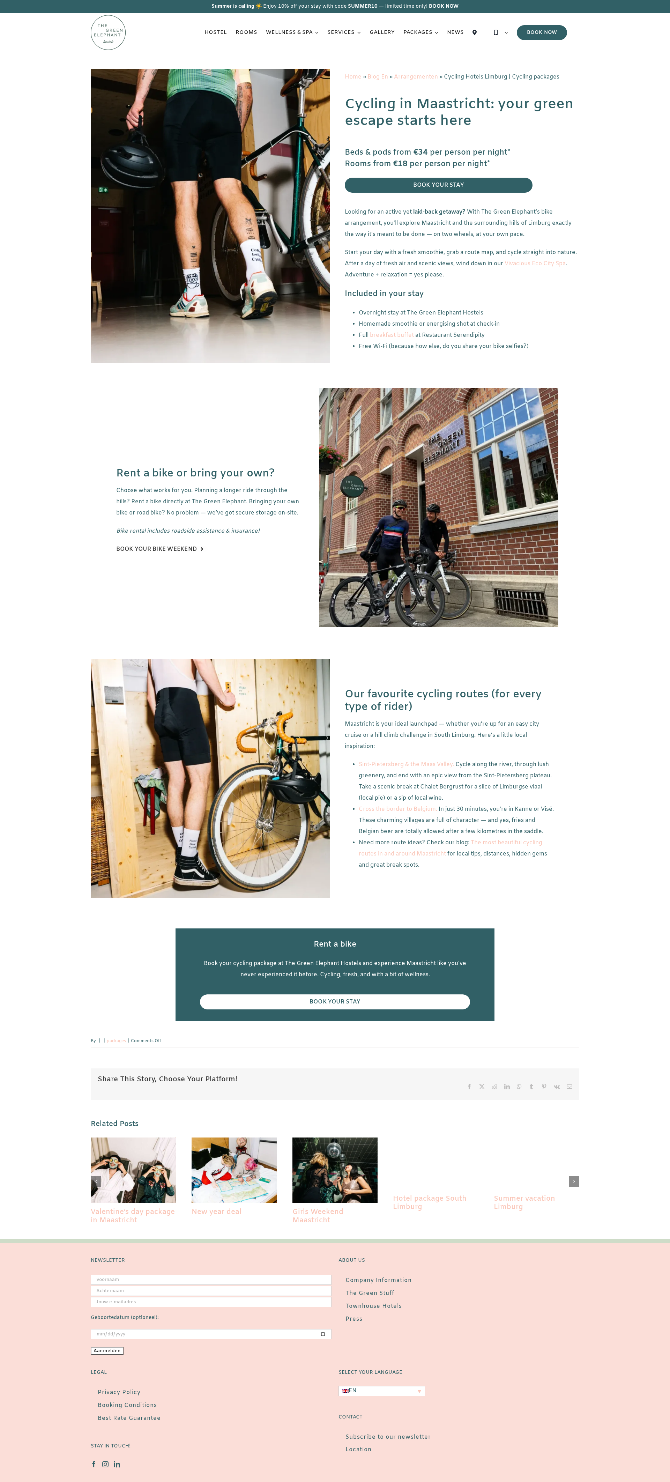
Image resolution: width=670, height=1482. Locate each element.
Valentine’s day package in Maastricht (133, 1216)
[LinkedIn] (117, 1464)
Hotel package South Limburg (430, 1203)
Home (353, 77)
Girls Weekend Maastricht (317, 1216)
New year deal (216, 1212)
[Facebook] (94, 1464)
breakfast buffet (392, 335)
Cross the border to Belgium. (398, 809)
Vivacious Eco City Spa (535, 263)
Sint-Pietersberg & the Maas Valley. (406, 764)
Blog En (377, 77)
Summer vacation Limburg (524, 1203)
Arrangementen (416, 77)
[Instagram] (105, 1464)
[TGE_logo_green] (108, 17)
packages (116, 1041)
